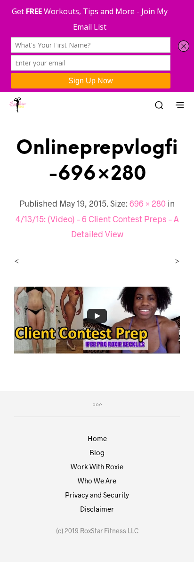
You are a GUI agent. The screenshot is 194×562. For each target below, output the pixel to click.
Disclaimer (97, 509)
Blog (97, 452)
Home (97, 438)
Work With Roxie (97, 466)
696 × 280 (147, 203)
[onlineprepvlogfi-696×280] (97, 318)
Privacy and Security (97, 494)
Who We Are (97, 480)
